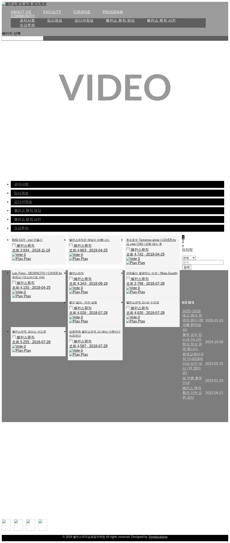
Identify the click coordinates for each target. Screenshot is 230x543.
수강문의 (27, 25)
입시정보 (54, 20)
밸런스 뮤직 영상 (120, 20)
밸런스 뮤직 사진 (161, 20)
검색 (187, 267)
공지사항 (27, 20)
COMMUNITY (23, 16)
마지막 (187, 249)
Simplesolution (158, 537)
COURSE (82, 12)
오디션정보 (84, 20)
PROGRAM (113, 12)
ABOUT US (21, 12)
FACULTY (52, 12)
